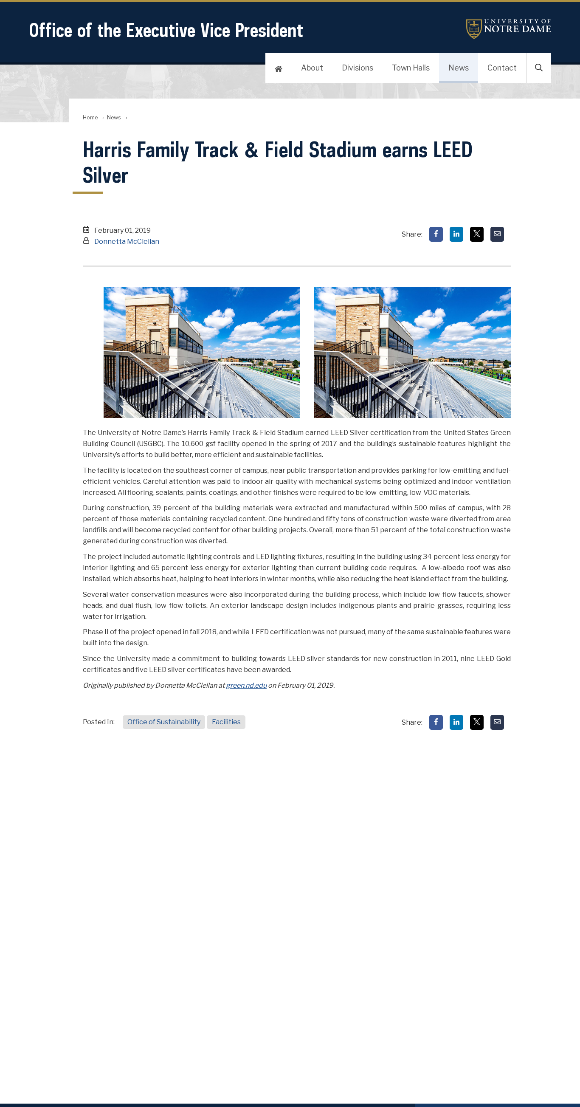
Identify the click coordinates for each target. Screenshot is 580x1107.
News (458, 67)
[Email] (497, 234)
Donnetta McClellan (126, 241)
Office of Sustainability (163, 722)
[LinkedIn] (456, 234)
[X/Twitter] (477, 234)
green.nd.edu (246, 685)
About (312, 67)
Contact (502, 67)
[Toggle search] (539, 68)
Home (90, 117)
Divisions (357, 67)
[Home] (278, 68)
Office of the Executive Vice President (166, 30)
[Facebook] (436, 234)
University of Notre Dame (508, 29)
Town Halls (411, 67)
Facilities (226, 722)
